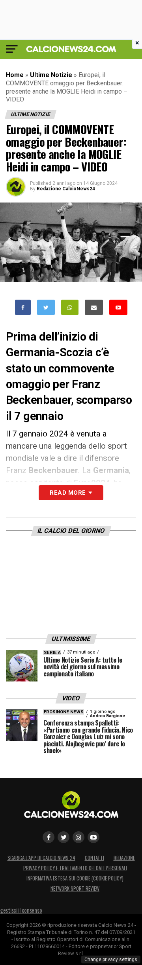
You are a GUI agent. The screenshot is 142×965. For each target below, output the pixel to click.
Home (15, 75)
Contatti (94, 858)
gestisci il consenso (21, 910)
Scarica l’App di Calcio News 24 (41, 858)
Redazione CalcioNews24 (66, 189)
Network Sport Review (74, 888)
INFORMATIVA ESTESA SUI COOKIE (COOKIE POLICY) (74, 878)
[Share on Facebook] (23, 307)
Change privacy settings (110, 959)
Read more (68, 492)
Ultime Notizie (51, 75)
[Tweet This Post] (46, 307)
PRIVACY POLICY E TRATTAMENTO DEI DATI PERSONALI (75, 868)
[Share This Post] (69, 307)
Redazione (124, 858)
